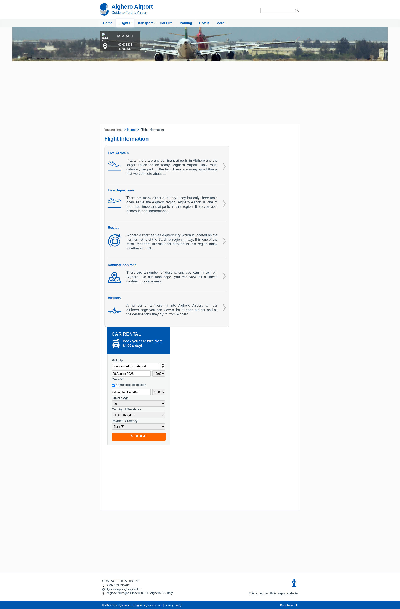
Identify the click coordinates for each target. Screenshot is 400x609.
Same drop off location (131, 384)
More (220, 23)
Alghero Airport (132, 6)
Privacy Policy (173, 605)
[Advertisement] (200, 92)
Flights (124, 23)
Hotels (204, 23)
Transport (145, 23)
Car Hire (166, 23)
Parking (186, 23)
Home (107, 23)
